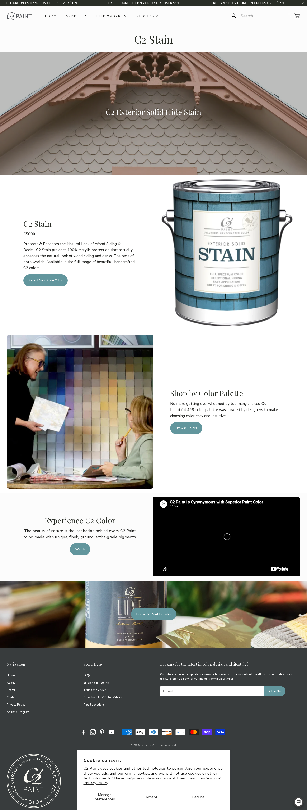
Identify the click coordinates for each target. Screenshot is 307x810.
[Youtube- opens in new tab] (111, 732)
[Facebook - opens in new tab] (84, 732)
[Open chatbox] (299, 802)
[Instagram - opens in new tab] (93, 732)
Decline (198, 797)
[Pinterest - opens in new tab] (102, 732)
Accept (151, 797)
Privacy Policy (96, 783)
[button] (258, 16)
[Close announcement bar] (303, 3)
